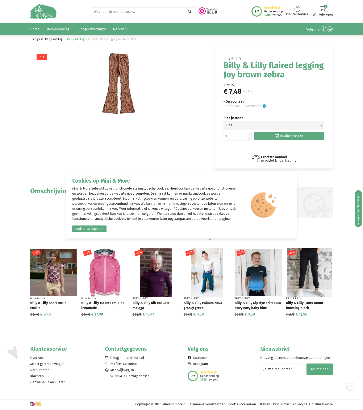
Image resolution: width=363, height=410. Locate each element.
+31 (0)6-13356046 (123, 364)
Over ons (36, 358)
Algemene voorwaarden (207, 404)
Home (34, 29)
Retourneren (39, 370)
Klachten (37, 376)
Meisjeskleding (58, 29)
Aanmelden (319, 369)
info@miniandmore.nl (127, 358)
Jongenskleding (91, 29)
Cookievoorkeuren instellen (249, 404)
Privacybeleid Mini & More (312, 404)
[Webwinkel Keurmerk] (208, 10)
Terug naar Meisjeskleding (47, 39)
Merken (119, 29)
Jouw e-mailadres (277, 369)
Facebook (200, 358)
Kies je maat (233, 118)
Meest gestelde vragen (47, 364)
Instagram (200, 364)
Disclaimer (281, 404)
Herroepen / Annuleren (48, 382)
